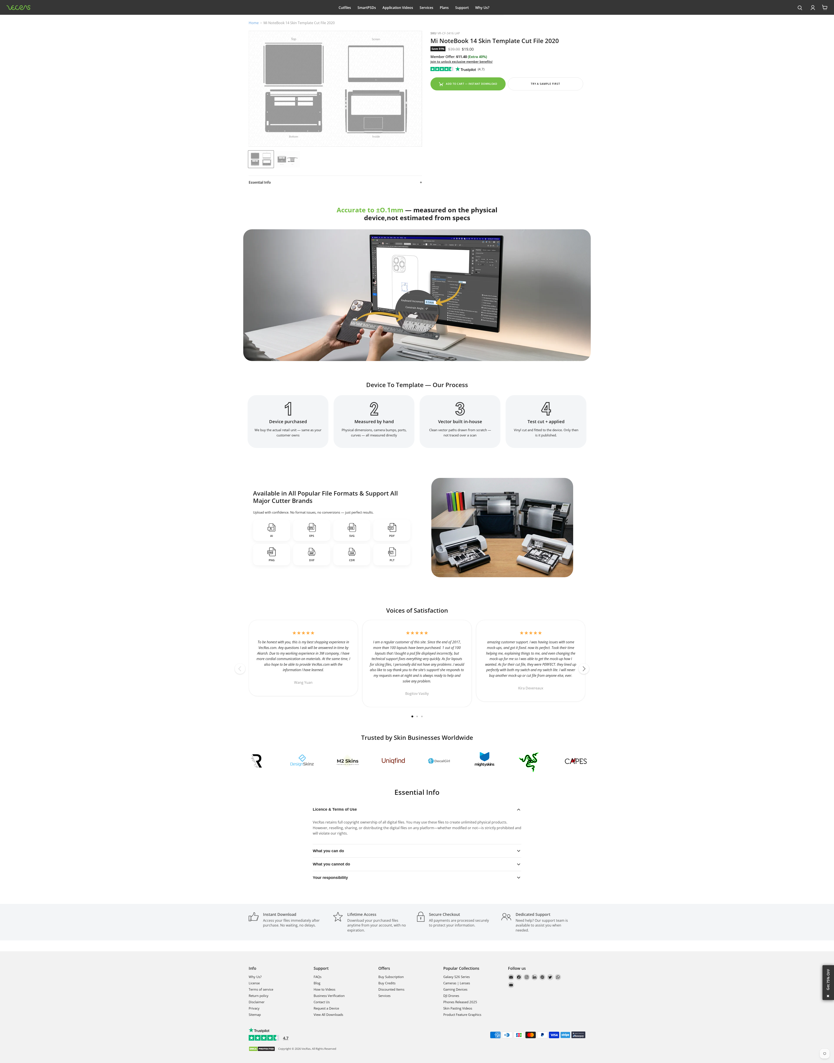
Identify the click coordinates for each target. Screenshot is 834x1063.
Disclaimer (257, 1002)
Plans (444, 7)
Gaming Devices (455, 989)
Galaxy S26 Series (456, 977)
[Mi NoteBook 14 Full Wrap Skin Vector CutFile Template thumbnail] (261, 159)
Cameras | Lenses (456, 983)
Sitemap (255, 1014)
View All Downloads (328, 1014)
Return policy (258, 995)
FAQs (317, 977)
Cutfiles (345, 7)
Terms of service (261, 989)
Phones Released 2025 (460, 1002)
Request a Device (326, 1008)
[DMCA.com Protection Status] (262, 1049)
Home (254, 23)
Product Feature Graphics (462, 1014)
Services (426, 7)
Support (462, 7)
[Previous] (240, 669)
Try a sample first (545, 84)
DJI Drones (451, 995)
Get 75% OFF (828, 979)
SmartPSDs (366, 7)
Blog (317, 983)
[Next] (584, 669)
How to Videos (324, 989)
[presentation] (800, 8)
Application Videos (397, 7)
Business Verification (329, 995)
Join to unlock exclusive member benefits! (461, 62)
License (254, 983)
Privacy (254, 1008)
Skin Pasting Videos (457, 1008)
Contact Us (322, 1002)
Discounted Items (391, 989)
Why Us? (482, 7)
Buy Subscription (391, 977)
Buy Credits (386, 983)
